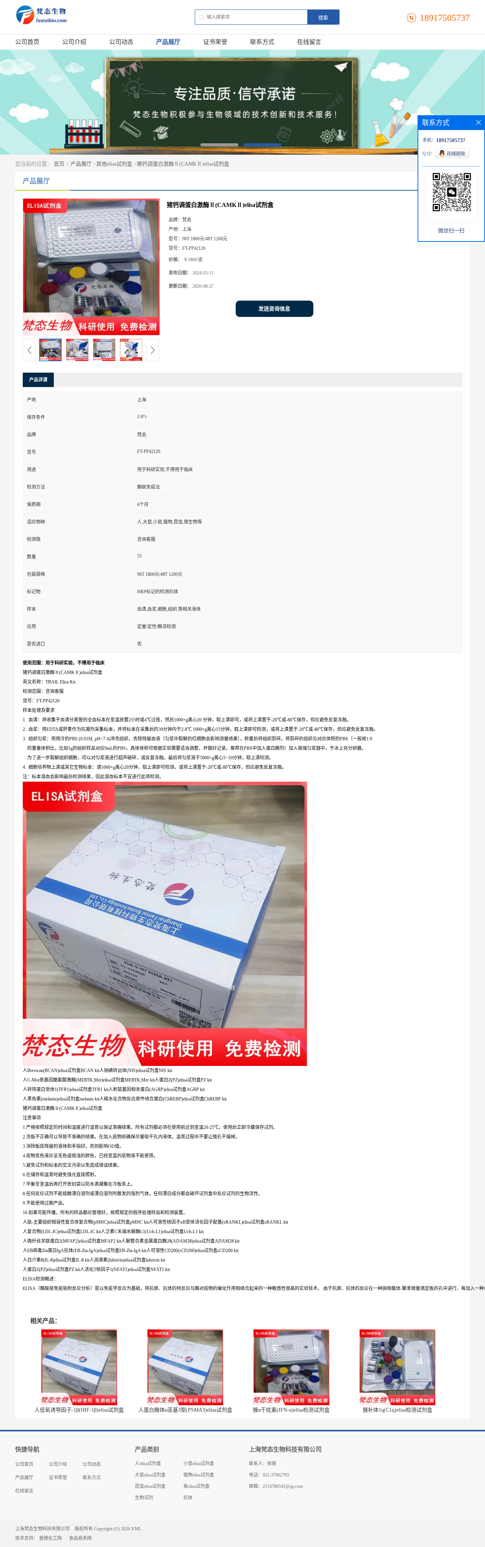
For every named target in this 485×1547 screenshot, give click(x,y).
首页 (59, 164)
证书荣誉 (215, 42)
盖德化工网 (50, 1538)
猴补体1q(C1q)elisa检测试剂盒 (397, 1410)
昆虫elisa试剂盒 (150, 1486)
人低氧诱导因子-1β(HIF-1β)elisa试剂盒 (79, 1410)
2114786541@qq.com (283, 1486)
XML (136, 1528)
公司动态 (121, 42)
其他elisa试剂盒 (114, 164)
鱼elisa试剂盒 (196, 1486)
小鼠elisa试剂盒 (198, 1463)
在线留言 (309, 42)
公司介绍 (74, 42)
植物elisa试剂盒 (198, 1475)
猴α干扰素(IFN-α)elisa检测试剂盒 (291, 1410)
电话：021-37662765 (269, 1475)
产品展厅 (168, 42)
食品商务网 (80, 1538)
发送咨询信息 (274, 309)
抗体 (187, 1497)
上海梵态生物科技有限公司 (42, 1528)
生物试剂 (144, 1497)
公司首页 (27, 42)
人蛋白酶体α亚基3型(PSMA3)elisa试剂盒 (185, 1410)
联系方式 (262, 42)
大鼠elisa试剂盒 (150, 1475)
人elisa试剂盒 (148, 1463)
